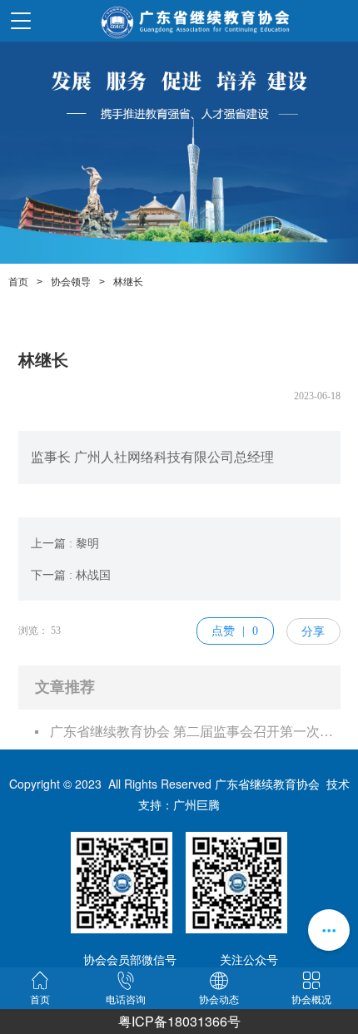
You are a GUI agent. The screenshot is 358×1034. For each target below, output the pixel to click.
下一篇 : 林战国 (71, 575)
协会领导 (71, 282)
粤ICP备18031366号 (179, 1021)
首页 (18, 282)
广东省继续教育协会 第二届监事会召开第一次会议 (195, 732)
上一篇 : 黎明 (65, 543)
